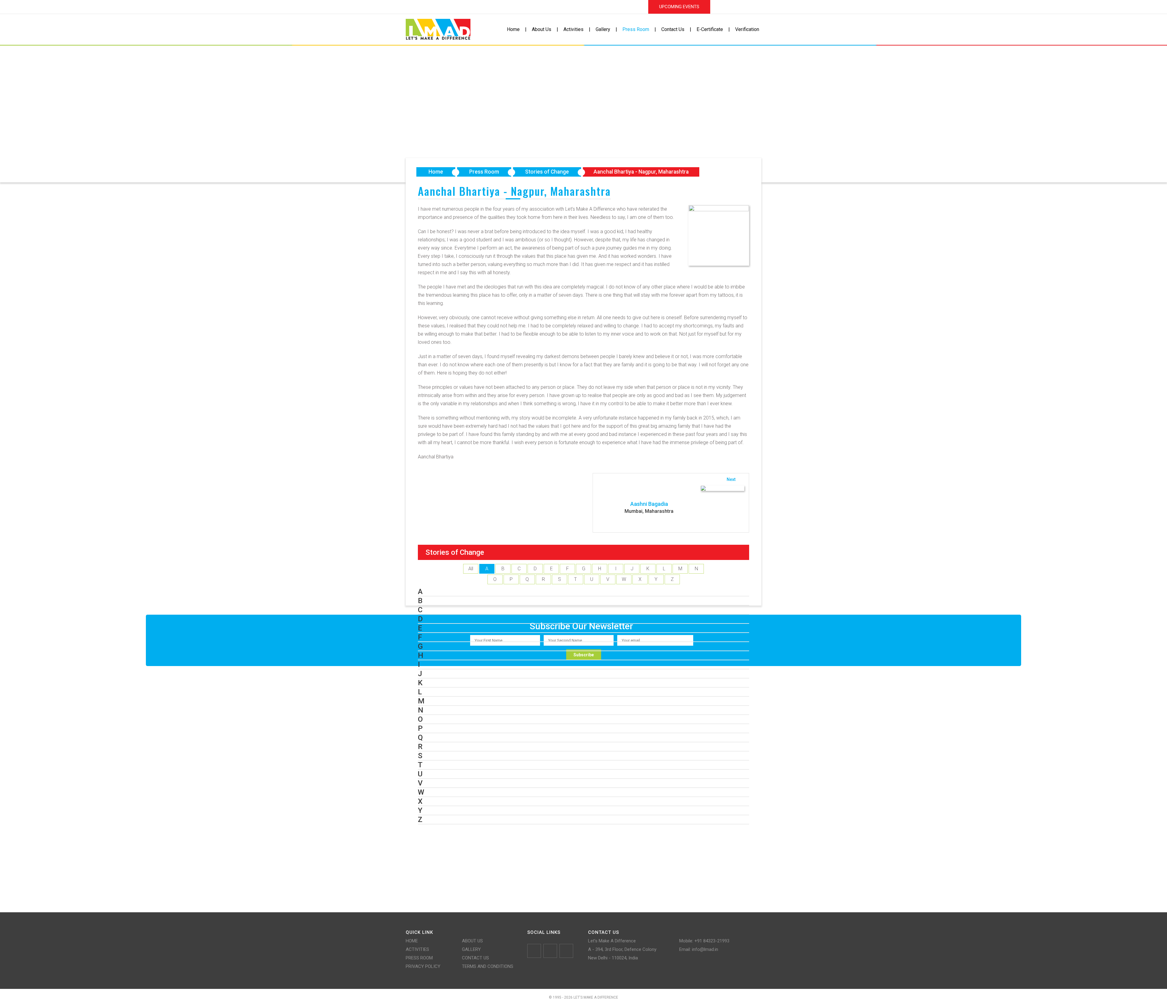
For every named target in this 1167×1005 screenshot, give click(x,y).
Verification (747, 29)
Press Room (635, 29)
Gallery (603, 29)
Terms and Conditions (487, 966)
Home (513, 29)
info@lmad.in (705, 949)
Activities (573, 29)
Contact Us (672, 29)
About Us (541, 29)
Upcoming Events (679, 6)
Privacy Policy (423, 966)
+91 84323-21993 (711, 941)
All (470, 569)
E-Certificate (710, 29)
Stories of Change (547, 172)
